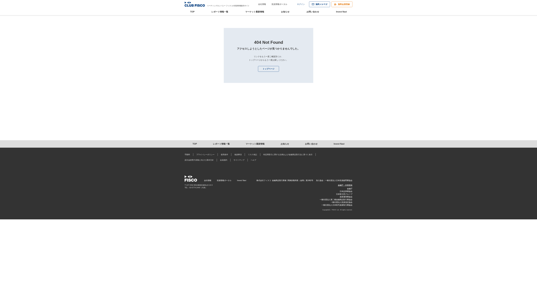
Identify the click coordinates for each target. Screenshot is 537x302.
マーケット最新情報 (254, 11)
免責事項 (238, 155)
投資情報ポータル (279, 4)
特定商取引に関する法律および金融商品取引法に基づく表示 (287, 155)
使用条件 (224, 155)
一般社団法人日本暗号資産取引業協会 (337, 205)
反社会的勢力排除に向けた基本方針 (199, 160)
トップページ (268, 69)
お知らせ (285, 11)
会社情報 (262, 4)
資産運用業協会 (346, 197)
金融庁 (349, 189)
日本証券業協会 (346, 191)
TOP (192, 11)
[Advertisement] (178, 116)
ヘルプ (253, 160)
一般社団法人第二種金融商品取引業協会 (336, 200)
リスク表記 (252, 155)
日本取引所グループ (344, 194)
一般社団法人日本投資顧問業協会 (338, 180)
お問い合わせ (313, 11)
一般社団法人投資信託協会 (341, 202)
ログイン (301, 4)
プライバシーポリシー (205, 155)
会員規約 (223, 160)
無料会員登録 (344, 4)
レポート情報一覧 (219, 11)
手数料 (187, 155)
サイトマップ (239, 160)
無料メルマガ (321, 4)
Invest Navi (341, 11)
